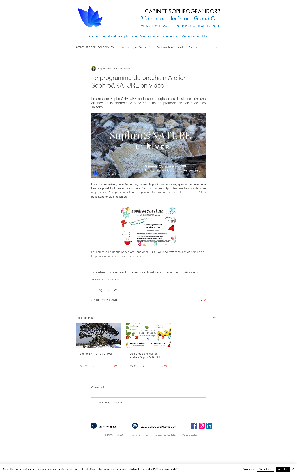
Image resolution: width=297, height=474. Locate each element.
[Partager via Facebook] (92, 290)
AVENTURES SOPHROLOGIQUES (95, 47)
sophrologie (99, 271)
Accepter (282, 469)
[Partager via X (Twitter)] (100, 290)
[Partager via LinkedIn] (107, 290)
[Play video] (148, 145)
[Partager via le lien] (115, 290)
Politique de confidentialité (165, 435)
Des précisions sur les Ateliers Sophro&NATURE (145, 355)
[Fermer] (293, 469)
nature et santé (191, 271)
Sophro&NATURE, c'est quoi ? (106, 279)
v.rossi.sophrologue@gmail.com (158, 426)
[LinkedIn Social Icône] (209, 426)
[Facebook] (194, 426)
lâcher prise (172, 271)
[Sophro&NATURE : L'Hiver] (98, 335)
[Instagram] (202, 426)
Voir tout (217, 317)
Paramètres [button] (248, 469)
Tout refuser (265, 469)
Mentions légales (189, 435)
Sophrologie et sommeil (170, 47)
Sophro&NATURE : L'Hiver (96, 353)
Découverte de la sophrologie (146, 271)
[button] (119, 36)
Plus (191, 47)
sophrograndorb (118, 271)
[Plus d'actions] (204, 68)
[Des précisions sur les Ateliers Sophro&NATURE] (148, 335)
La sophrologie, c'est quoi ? (135, 47)
